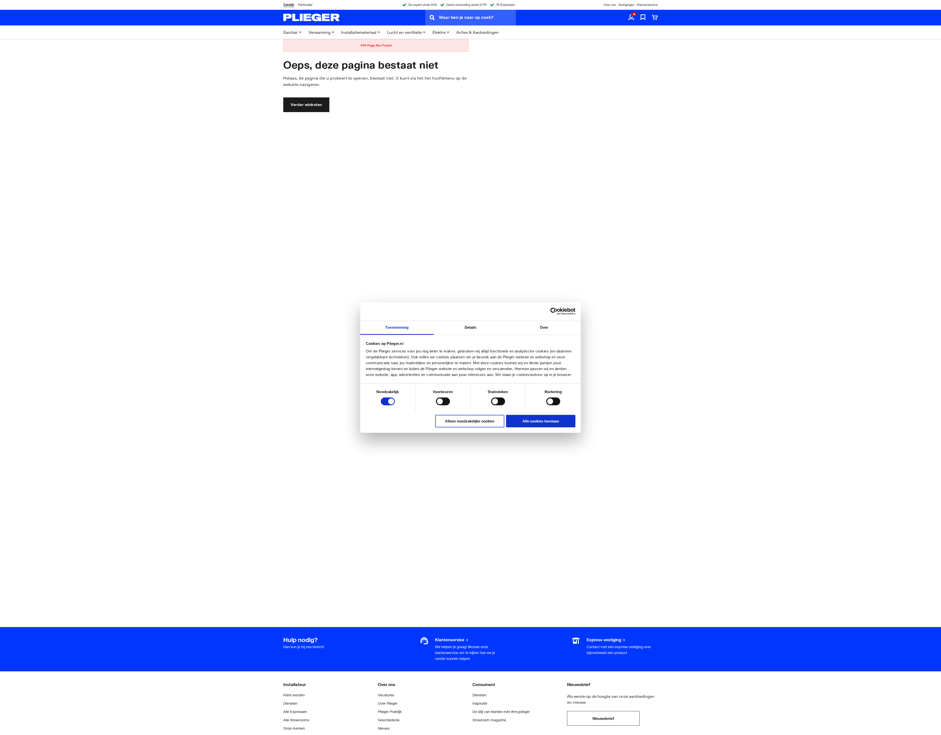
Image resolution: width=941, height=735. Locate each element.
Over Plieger (387, 703)
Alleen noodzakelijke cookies (470, 421)
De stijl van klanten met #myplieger (501, 712)
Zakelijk (288, 5)
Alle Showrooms (296, 720)
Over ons (610, 5)
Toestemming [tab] (397, 327)
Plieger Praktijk (390, 712)
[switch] (443, 401)
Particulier (305, 5)
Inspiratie (479, 703)
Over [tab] (544, 327)
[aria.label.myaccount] (631, 17)
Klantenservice (647, 5)
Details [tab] (471, 327)
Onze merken (294, 728)
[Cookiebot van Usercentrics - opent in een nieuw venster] (553, 311)
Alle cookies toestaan (540, 421)
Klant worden (294, 695)
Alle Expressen (295, 712)
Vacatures (386, 695)
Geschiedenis (388, 720)
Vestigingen (626, 5)
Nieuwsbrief (603, 718)
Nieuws (383, 728)
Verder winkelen (306, 104)
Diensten (290, 703)
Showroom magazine (489, 720)
